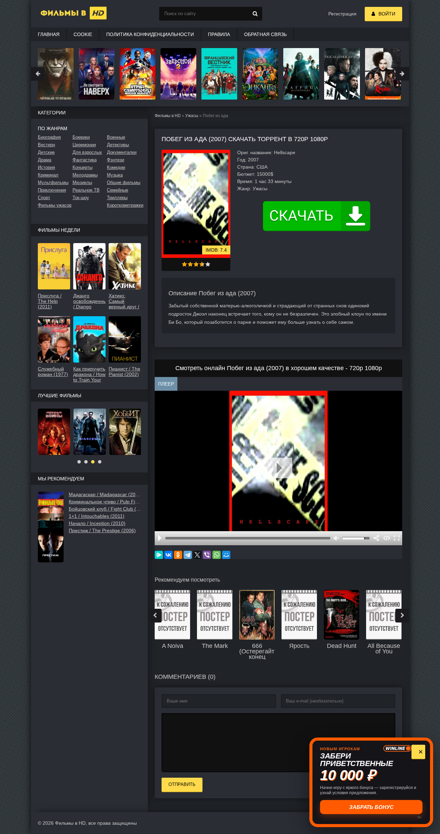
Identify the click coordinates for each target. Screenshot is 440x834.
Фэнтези (115, 159)
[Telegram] (188, 555)
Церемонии (84, 144)
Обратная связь (265, 34)
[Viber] (207, 555)
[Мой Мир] (226, 555)
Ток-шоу (81, 197)
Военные (116, 137)
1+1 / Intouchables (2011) (96, 516)
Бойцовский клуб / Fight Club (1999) (105, 509)
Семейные (117, 190)
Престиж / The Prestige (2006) (102, 530)
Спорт (44, 197)
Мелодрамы (85, 175)
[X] (197, 555)
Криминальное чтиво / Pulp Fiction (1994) (105, 501)
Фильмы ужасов (55, 205)
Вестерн (46, 144)
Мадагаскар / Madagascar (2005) (105, 494)
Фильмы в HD (168, 115)
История (46, 167)
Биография (49, 137)
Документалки (121, 152)
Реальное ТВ (86, 190)
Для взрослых (87, 152)
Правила (219, 34)
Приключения (52, 190)
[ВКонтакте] (168, 555)
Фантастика (85, 159)
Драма (44, 159)
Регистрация (342, 13)
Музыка (115, 175)
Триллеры (117, 197)
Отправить (182, 784)
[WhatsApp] (216, 555)
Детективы (118, 144)
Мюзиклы (82, 182)
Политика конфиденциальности (150, 34)
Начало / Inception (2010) (97, 523)
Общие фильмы (123, 182)
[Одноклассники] (178, 555)
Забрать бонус (371, 807)
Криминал (48, 175)
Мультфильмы (53, 182)
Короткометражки (124, 205)
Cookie (83, 34)
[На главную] (65, 13)
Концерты (82, 167)
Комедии (116, 167)
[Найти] (255, 14)
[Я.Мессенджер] (159, 555)
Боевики (81, 137)
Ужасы (191, 115)
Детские (46, 152)
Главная (48, 34)
